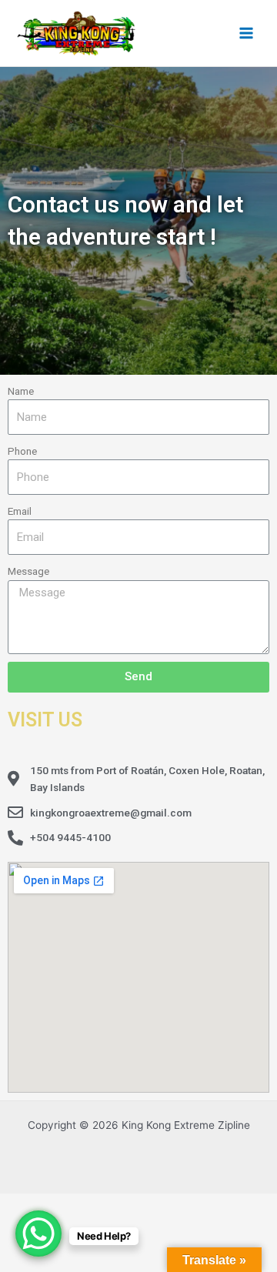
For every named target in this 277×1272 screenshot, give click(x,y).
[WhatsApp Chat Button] (38, 1233)
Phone (22, 451)
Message (28, 571)
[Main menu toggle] (247, 33)
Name (21, 391)
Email (20, 511)
